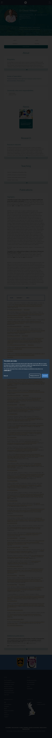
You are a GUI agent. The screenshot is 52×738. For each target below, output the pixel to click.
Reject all (6, 375)
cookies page (7, 370)
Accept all (45, 375)
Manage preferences (34, 375)
